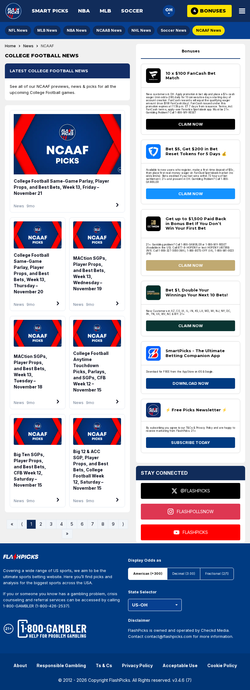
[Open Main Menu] (242, 11)
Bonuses (191, 51)
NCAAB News (109, 30)
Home (10, 46)
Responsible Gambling (61, 665)
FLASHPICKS (195, 532)
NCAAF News (208, 30)
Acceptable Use (180, 665)
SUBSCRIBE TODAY (190, 442)
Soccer (132, 11)
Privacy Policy (137, 665)
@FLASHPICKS (195, 490)
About (20, 665)
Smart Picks (50, 11)
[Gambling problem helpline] (52, 629)
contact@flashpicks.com (168, 636)
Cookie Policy (222, 665)
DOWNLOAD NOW (191, 383)
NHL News (141, 30)
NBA (84, 11)
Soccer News (173, 30)
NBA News (77, 30)
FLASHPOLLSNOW (195, 511)
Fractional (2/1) (217, 574)
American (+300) (147, 574)
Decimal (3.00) (183, 574)
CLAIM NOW (190, 124)
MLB (105, 11)
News (28, 46)
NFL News (18, 30)
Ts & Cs (104, 665)
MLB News (47, 30)
